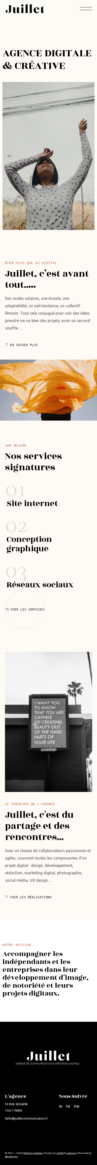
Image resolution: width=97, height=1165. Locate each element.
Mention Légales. (33, 1153)
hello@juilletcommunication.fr (26, 1118)
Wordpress (11, 1156)
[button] (87, 156)
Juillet (60, 1153)
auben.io (71, 1153)
